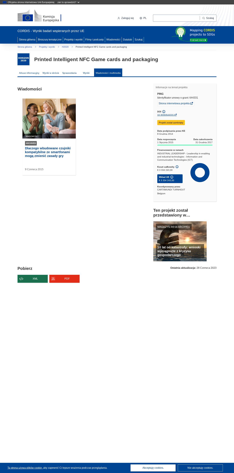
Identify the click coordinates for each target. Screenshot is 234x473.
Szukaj (138, 39)
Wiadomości (113, 39)
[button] (143, 18)
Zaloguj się (127, 18)
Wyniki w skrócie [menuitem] (51, 73)
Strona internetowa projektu (174, 104)
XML (35, 278)
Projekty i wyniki (73, 39)
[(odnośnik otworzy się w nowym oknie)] (43, 16)
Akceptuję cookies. (153, 467)
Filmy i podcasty (94, 39)
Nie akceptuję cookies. (200, 467)
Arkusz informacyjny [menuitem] (29, 73)
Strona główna (27, 39)
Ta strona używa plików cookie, (25, 467)
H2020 (65, 47)
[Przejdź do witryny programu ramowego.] (23, 59)
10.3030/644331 (165, 115)
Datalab (127, 39)
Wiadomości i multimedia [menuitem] (108, 73)
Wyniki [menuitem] (86, 73)
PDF (67, 278)
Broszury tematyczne (50, 39)
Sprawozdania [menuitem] (69, 73)
